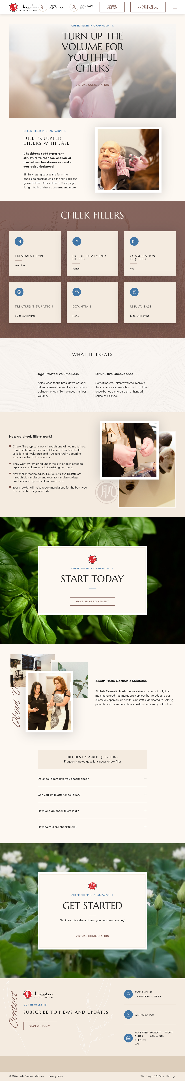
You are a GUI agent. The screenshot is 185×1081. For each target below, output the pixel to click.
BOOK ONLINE (112, 7)
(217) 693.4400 (144, 1014)
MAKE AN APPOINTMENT (92, 601)
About (13, 1068)
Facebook (150, 1068)
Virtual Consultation (147, 7)
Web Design (147, 1076)
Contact (51, 1068)
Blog (69, 1068)
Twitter (171, 1068)
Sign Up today (40, 1025)
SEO (158, 1076)
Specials (31, 1068)
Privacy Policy (56, 1076)
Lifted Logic (170, 1076)
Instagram (129, 1068)
